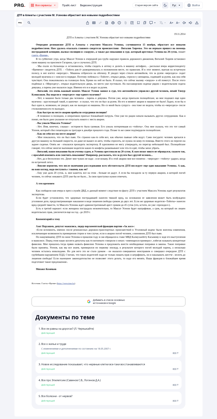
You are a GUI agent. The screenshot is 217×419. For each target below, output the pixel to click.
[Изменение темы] (165, 5)
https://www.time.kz (66, 283)
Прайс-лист (69, 5)
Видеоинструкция (91, 5)
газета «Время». (40, 55)
